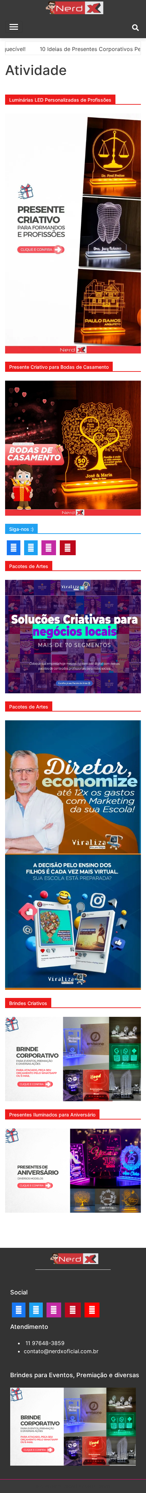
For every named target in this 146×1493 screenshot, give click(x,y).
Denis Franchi (98, 1486)
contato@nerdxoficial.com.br (61, 1351)
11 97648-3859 (44, 1343)
